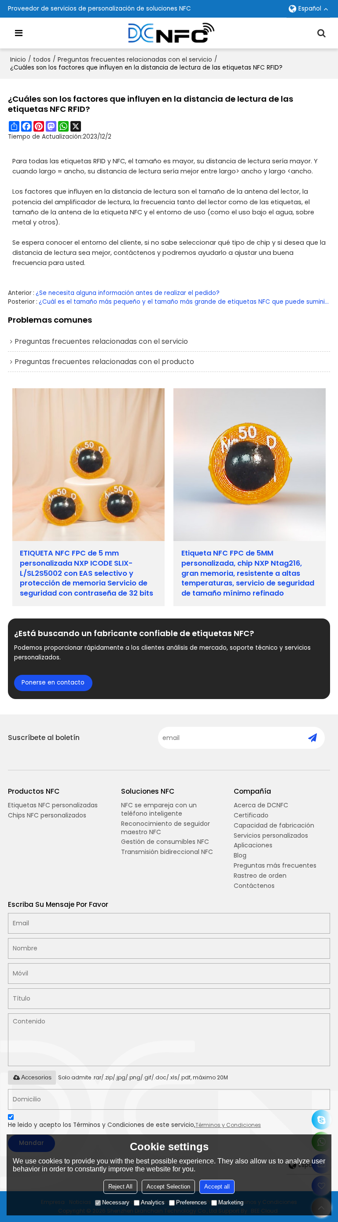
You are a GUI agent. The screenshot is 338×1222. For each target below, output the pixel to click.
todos (42, 59)
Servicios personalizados (271, 835)
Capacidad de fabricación (274, 825)
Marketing (230, 1202)
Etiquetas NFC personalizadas (53, 805)
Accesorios (36, 1077)
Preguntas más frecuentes (275, 865)
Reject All (120, 1186)
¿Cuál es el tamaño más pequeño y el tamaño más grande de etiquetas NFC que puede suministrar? (185, 302)
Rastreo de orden (260, 875)
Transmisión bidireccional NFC (167, 851)
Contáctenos (254, 885)
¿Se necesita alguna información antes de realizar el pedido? (128, 293)
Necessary (115, 1202)
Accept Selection (168, 1186)
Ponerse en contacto (53, 682)
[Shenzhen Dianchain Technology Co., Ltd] (171, 33)
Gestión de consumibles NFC (165, 841)
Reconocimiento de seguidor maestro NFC (165, 827)
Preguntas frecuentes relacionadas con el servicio (135, 59)
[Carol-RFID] (321, 1120)
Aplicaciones (253, 845)
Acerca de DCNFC (261, 805)
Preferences (191, 1202)
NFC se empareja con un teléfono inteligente (159, 809)
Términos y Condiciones (228, 1125)
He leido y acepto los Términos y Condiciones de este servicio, (134, 1125)
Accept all (217, 1186)
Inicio (18, 59)
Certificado (251, 815)
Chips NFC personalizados (47, 815)
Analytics (153, 1202)
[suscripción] (312, 738)
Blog (240, 855)
